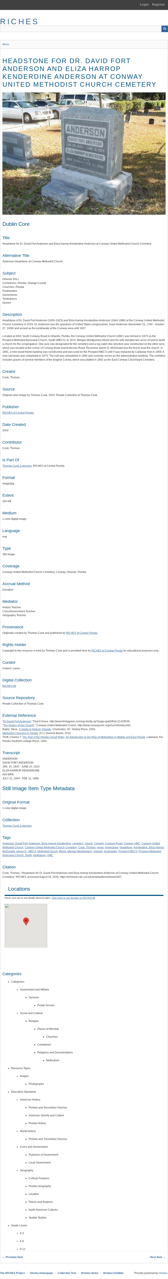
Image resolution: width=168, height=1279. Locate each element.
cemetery (77, 843)
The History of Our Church (18, 725)
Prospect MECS (127, 851)
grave (100, 847)
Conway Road (113, 843)
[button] (26, 921)
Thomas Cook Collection (17, 465)
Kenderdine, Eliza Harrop (149, 847)
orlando (98, 851)
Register (158, 4)
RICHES (19, 21)
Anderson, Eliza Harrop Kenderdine (50, 843)
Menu (5, 44)
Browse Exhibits (113, 1273)
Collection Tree (67, 1273)
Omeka (163, 1273)
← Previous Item (12, 1257)
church (89, 843)
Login (144, 4)
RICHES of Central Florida (18, 412)
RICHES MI (9, 686)
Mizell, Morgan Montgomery (75, 851)
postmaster (110, 851)
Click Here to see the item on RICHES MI (73, 898)
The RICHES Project (12, 1273)
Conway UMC (132, 843)
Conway (99, 843)
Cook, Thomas (87, 847)
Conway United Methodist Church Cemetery (51, 847)
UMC (50, 855)
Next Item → (158, 1257)
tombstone (39, 855)
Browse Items (89, 1273)
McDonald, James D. (14, 851)
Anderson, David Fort (15, 843)
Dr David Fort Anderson (17, 721)
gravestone (111, 847)
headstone (126, 847)
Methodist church (47, 851)
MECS (32, 851)
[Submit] (164, 29)
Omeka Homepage (41, 1273)
